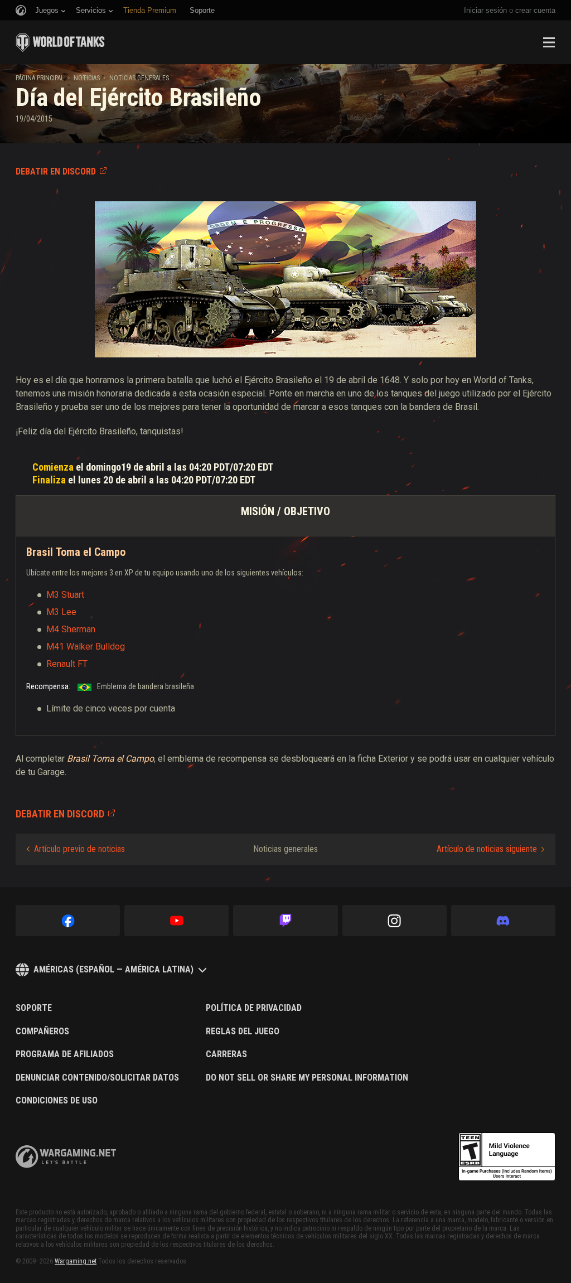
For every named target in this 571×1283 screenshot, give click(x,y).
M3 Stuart (65, 594)
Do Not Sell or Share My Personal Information (307, 1078)
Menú (548, 42)
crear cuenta (535, 10)
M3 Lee (61, 612)
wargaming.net (66, 1156)
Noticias (87, 78)
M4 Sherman (70, 629)
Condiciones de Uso (57, 1101)
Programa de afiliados (65, 1054)
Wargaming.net (75, 1261)
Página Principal (40, 78)
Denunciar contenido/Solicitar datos (97, 1078)
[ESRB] (506, 1157)
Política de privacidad (254, 1008)
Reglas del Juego (242, 1032)
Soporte (34, 1008)
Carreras (226, 1054)
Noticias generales (139, 78)
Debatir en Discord (56, 171)
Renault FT (67, 664)
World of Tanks (60, 42)
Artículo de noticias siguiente (487, 849)
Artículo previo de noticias (79, 849)
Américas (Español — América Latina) (113, 969)
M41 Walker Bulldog (85, 646)
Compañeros (42, 1032)
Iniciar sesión (485, 10)
